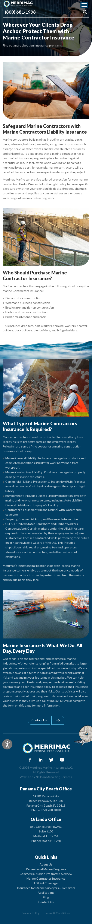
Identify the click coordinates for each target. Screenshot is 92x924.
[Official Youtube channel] (62, 760)
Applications (46, 892)
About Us (46, 864)
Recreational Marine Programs (46, 869)
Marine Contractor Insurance (46, 878)
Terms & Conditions (57, 913)
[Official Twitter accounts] (51, 760)
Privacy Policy (30, 913)
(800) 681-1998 (20, 12)
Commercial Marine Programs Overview (46, 874)
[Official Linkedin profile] (40, 760)
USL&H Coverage (46, 883)
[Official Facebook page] (30, 760)
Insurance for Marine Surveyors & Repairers (46, 888)
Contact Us (46, 902)
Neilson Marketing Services (54, 777)
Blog (46, 897)
